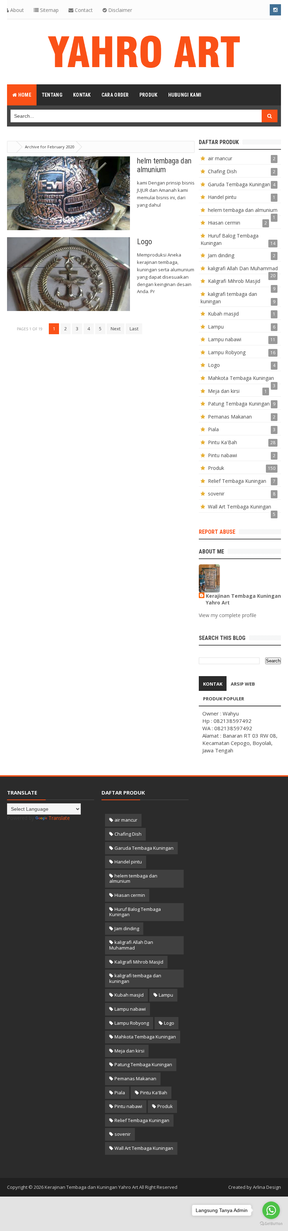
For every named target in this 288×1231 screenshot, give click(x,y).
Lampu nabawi (224, 339)
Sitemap (49, 10)
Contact (83, 10)
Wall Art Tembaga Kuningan (239, 506)
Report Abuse (217, 532)
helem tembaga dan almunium (242, 210)
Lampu (216, 326)
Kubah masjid (223, 313)
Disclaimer (119, 10)
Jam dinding (221, 255)
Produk (216, 468)
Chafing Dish (222, 171)
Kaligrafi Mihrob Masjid (234, 281)
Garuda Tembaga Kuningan (239, 184)
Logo (144, 241)
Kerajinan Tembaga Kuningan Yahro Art (243, 599)
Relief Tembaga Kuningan (237, 481)
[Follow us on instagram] (275, 9)
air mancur (220, 158)
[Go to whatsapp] (271, 1210)
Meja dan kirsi (224, 391)
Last (134, 328)
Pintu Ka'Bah (222, 442)
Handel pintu (222, 197)
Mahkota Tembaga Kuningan (241, 378)
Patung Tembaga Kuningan (239, 403)
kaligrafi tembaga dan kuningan (135, 978)
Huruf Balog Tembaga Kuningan (135, 912)
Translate (59, 818)
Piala (213, 429)
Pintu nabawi (222, 455)
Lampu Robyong (227, 352)
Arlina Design (267, 1187)
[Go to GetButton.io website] (271, 1224)
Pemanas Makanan (230, 416)
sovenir (216, 493)
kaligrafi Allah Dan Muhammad (243, 268)
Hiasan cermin (224, 222)
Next (115, 328)
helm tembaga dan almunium (164, 165)
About (16, 10)
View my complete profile (227, 615)
